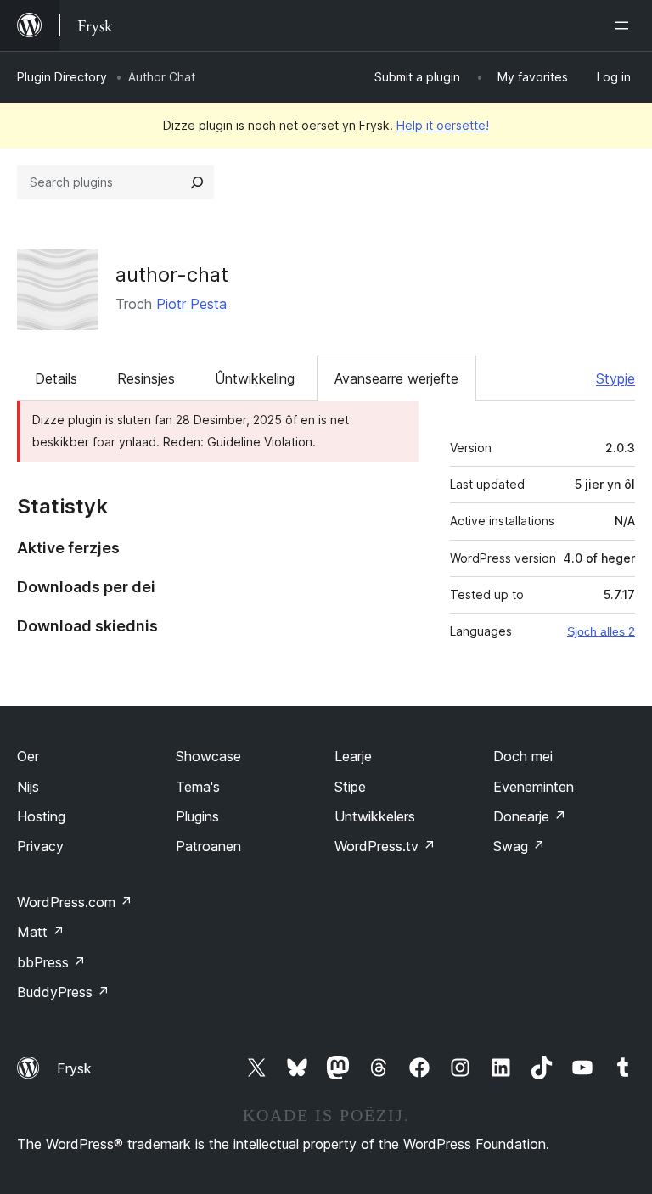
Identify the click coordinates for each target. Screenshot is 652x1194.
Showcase (208, 756)
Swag (519, 846)
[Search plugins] (197, 182)
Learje (353, 756)
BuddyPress (63, 992)
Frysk (74, 1068)
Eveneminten (533, 786)
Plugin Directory (62, 77)
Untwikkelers (374, 816)
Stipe (350, 786)
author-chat (171, 274)
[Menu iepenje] (625, 25)
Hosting (41, 816)
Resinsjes (146, 378)
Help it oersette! (442, 125)
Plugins (197, 816)
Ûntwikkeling (255, 378)
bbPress (51, 962)
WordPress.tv (385, 846)
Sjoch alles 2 (601, 631)
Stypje (615, 378)
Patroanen (208, 846)
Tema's (198, 786)
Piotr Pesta (191, 303)
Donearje (529, 816)
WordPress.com (74, 902)
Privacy (40, 846)
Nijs (28, 786)
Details (56, 378)
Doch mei (523, 756)
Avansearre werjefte (396, 378)
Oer (28, 756)
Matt (41, 931)
